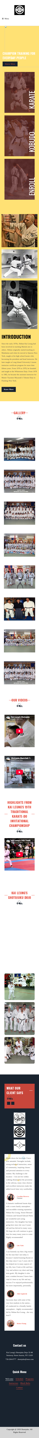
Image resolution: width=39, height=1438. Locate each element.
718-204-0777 (11, 1359)
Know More (10, 64)
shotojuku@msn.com (26, 1359)
